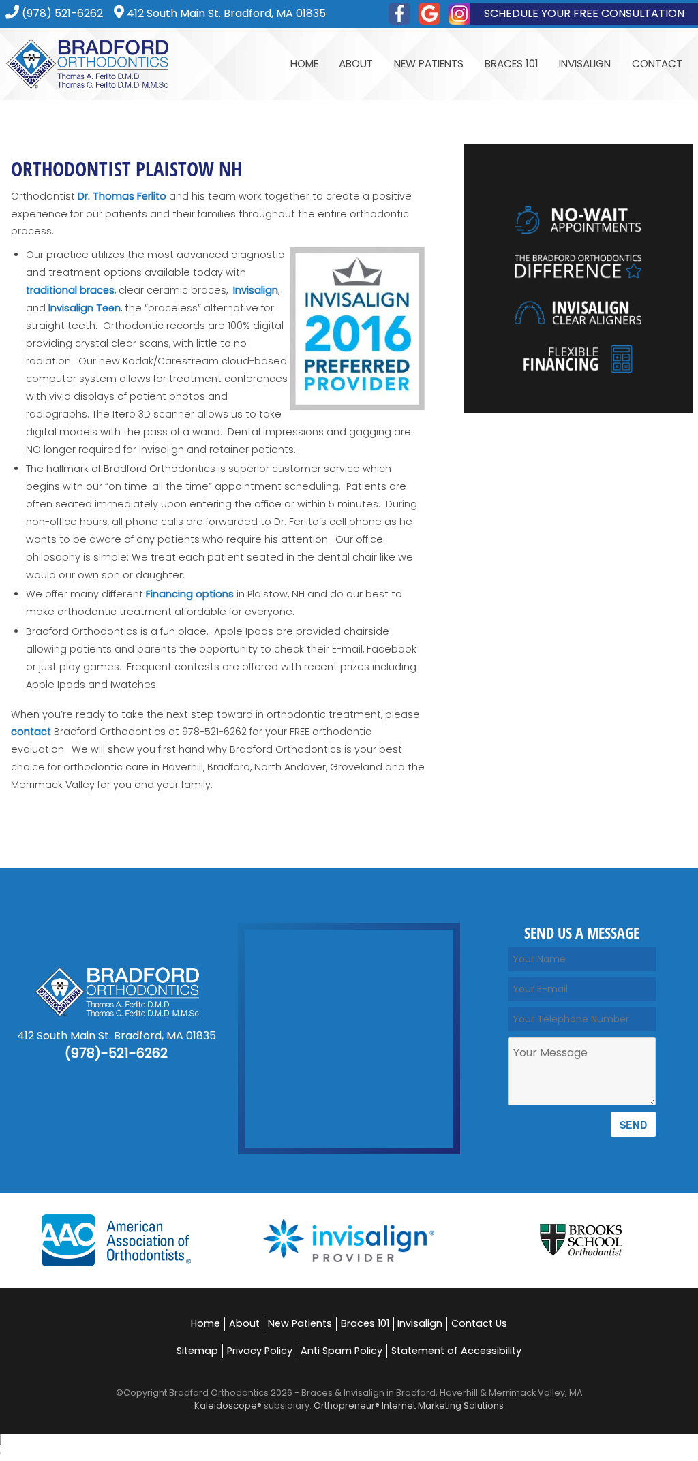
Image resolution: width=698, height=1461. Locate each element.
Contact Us (479, 1323)
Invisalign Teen (84, 308)
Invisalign (255, 290)
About (244, 1323)
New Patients (300, 1323)
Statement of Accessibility (456, 1350)
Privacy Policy (259, 1350)
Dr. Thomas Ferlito (122, 196)
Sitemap (197, 1350)
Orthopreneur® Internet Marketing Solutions (409, 1405)
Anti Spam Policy (341, 1350)
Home (304, 64)
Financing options (190, 594)
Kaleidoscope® (228, 1405)
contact (31, 731)
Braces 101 (365, 1323)
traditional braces (70, 290)
